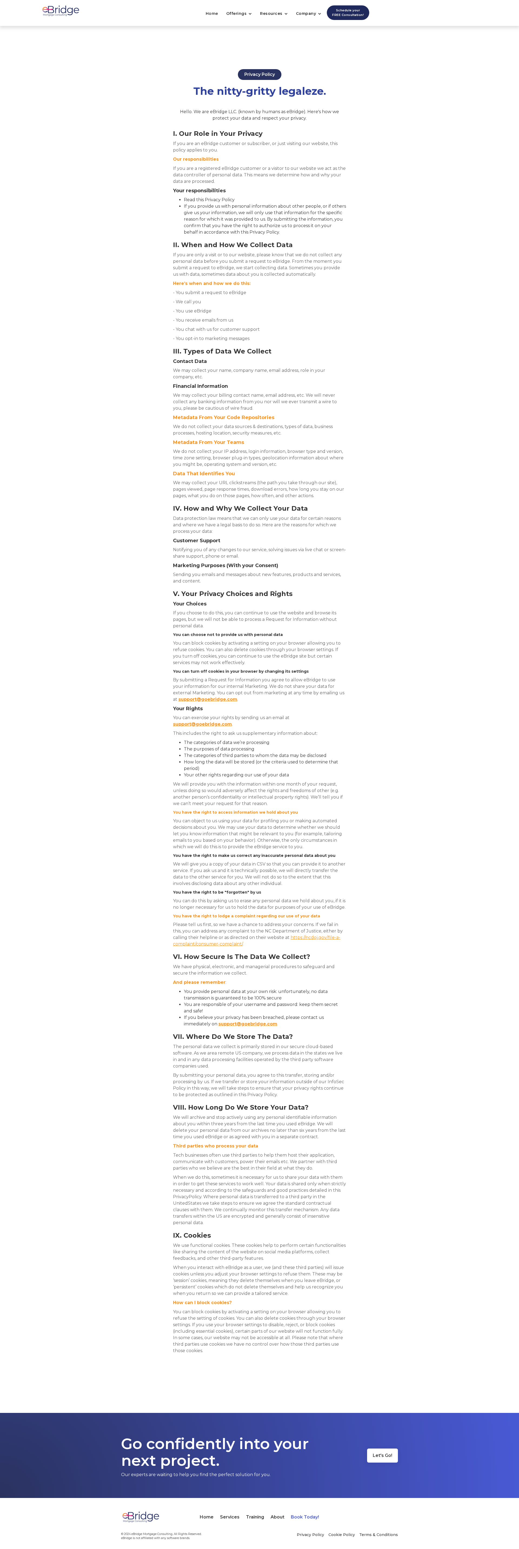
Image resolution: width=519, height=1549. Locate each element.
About (277, 1517)
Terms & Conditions (378, 1534)
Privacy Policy (310, 1534)
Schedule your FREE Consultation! (348, 12)
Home (212, 13)
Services (229, 1517)
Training (255, 1517)
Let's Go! (382, 1455)
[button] (238, 13)
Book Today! (305, 1517)
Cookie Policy (341, 1534)
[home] (58, 11)
